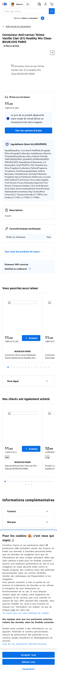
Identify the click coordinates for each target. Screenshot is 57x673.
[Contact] (47, 511)
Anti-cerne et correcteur (18, 26)
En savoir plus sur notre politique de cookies (26, 613)
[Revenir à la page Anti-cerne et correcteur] (3, 26)
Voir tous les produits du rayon (22, 251)
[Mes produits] (39, 4)
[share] (52, 52)
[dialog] (28, 601)
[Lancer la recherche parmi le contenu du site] (52, 11)
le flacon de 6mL (11, 45)
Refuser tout (28, 662)
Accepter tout (28, 654)
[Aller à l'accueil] (4, 4)
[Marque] (47, 522)
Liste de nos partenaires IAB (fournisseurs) (24, 643)
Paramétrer (28, 669)
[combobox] (28, 11)
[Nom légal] (47, 381)
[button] (28, 4)
